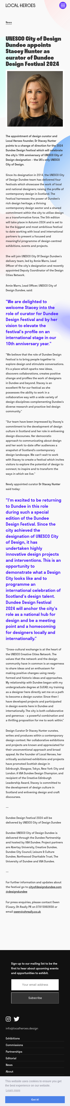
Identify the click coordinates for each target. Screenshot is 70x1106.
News (9, 22)
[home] (20, 5)
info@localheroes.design (22, 1028)
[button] (63, 5)
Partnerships (14, 1051)
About (9, 1071)
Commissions (14, 1045)
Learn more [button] (13, 1090)
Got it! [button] (35, 1099)
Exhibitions (13, 1038)
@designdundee (16, 891)
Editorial (11, 1058)
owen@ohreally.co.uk (27, 911)
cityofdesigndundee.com (45, 887)
